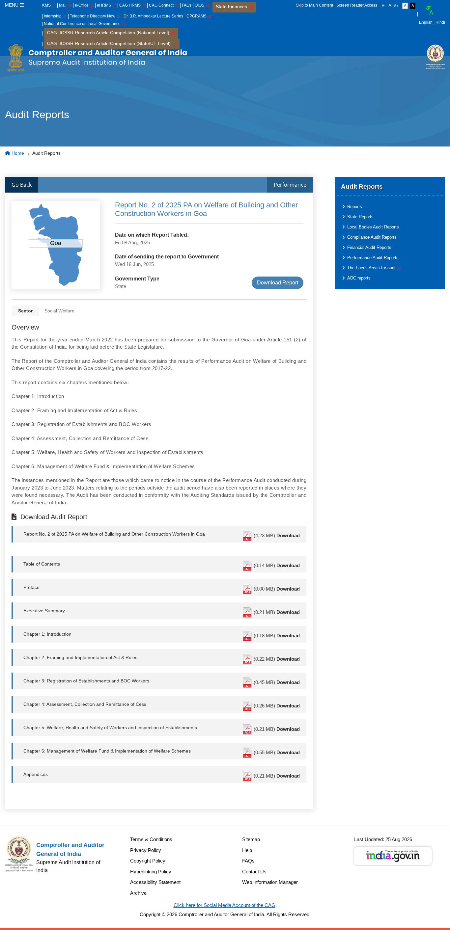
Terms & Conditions (151, 839)
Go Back (22, 184)
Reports (354, 206)
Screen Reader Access (356, 5)
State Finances (233, 6)
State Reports (360, 216)
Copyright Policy (147, 861)
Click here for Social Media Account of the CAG (224, 905)
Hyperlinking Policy (150, 871)
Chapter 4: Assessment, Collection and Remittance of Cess (84, 704)
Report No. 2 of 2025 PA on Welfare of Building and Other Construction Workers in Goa (114, 534)
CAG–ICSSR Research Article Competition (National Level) (109, 32)
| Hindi (439, 22)
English (426, 22)
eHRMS (105, 5)
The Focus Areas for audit (372, 267)
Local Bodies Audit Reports (373, 227)
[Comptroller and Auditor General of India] (97, 57)
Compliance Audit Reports (372, 237)
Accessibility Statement (155, 882)
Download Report (277, 282)
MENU (12, 5)
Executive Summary (44, 610)
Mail (64, 5)
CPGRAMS (197, 16)
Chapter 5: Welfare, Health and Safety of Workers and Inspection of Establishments (110, 727)
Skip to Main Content (314, 5)
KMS (47, 5)
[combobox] (429, 10)
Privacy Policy (145, 850)
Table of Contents (41, 564)
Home (17, 153)
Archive (138, 893)
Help (247, 850)
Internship (54, 16)
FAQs (186, 5)
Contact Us (254, 871)
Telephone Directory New (93, 16)
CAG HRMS (131, 5)
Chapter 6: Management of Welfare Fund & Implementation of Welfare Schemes (107, 751)
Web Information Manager (270, 882)
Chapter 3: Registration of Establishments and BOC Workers (86, 680)
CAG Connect (162, 5)
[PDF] (248, 535)
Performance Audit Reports (373, 257)
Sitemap (251, 839)
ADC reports (359, 278)
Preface (31, 587)
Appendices (35, 774)
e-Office (83, 5)
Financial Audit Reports (369, 247)
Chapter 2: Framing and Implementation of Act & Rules (80, 657)
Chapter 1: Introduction (47, 634)
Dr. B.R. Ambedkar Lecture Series (153, 16)
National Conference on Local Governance (83, 23)
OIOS (200, 5)
